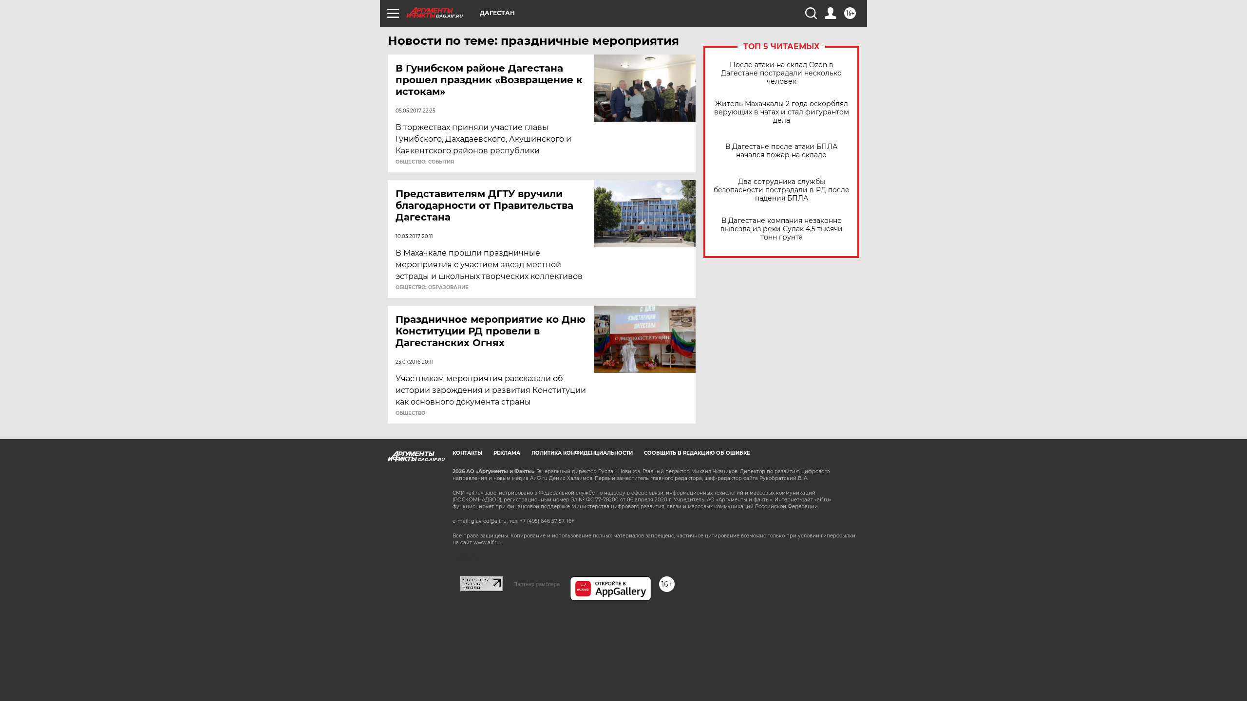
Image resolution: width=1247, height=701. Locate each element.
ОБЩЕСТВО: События (425, 162)
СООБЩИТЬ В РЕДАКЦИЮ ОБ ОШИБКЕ (697, 453)
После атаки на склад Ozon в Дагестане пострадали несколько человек (781, 73)
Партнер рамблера (536, 584)
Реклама (506, 453)
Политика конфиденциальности (582, 453)
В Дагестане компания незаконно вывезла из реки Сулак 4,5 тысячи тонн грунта (781, 229)
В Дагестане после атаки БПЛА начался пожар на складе (781, 151)
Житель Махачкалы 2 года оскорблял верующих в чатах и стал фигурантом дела (781, 112)
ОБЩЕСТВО (410, 413)
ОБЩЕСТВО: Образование (432, 287)
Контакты (467, 453)
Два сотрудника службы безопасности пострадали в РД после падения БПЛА (782, 190)
